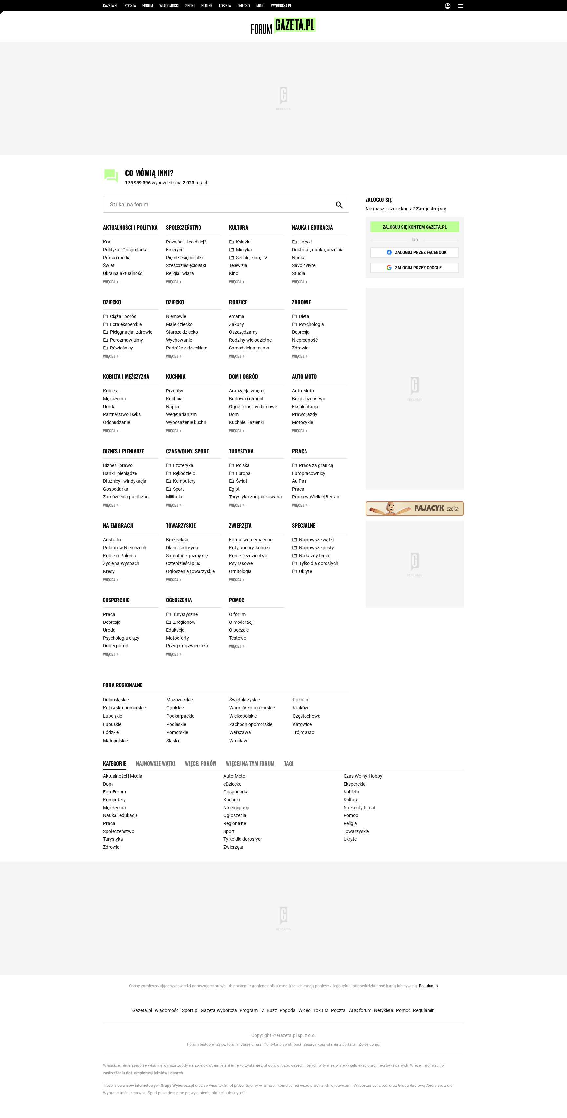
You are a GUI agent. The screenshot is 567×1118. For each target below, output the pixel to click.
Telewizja (238, 265)
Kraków (300, 707)
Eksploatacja (305, 406)
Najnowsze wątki (316, 539)
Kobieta (225, 5)
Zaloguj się (447, 7)
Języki (305, 241)
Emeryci (174, 249)
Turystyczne (185, 614)
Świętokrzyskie (244, 699)
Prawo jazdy (304, 414)
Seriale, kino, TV (251, 257)
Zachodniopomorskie (250, 724)
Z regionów (184, 622)
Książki (243, 241)
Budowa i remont (246, 398)
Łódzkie (111, 732)
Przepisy (174, 390)
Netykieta (383, 1010)
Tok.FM (320, 1010)
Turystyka (241, 451)
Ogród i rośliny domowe (253, 406)
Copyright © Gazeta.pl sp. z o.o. (283, 1035)
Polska (243, 465)
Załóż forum (227, 1044)
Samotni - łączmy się (187, 555)
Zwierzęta (240, 525)
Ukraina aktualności (123, 273)
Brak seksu (177, 539)
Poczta (130, 5)
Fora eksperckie (126, 324)
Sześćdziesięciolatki (186, 265)
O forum (237, 614)
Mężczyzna (114, 398)
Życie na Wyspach (121, 563)
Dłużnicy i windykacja (124, 481)
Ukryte (305, 571)
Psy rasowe (241, 563)
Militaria (174, 496)
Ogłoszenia (179, 600)
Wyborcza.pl (281, 5)
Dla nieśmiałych (182, 547)
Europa (243, 473)
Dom (234, 414)
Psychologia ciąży (121, 638)
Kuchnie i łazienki (246, 422)
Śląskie (173, 740)
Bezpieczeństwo (308, 398)
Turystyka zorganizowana (255, 496)
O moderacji (241, 622)
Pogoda (288, 1010)
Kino (233, 273)
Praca (299, 451)
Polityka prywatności (282, 1044)
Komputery (184, 481)
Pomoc (236, 600)
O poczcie (239, 630)
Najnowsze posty (316, 547)
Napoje (173, 406)
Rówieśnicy (121, 347)
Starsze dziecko (182, 332)
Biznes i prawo (118, 465)
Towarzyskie (181, 525)
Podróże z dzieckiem (186, 347)
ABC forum (360, 1010)
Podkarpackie (180, 716)
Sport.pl (190, 1010)
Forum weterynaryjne (250, 539)
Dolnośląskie (116, 699)
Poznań (300, 699)
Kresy (109, 571)
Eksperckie (116, 600)
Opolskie (175, 707)
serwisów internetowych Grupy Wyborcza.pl (155, 1085)
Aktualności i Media (122, 776)
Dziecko (244, 5)
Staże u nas (251, 1044)
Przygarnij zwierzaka (187, 645)
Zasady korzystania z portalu (329, 1044)
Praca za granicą (316, 465)
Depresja (301, 332)
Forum (147, 5)
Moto (260, 5)
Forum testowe (200, 1044)
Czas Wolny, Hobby (363, 776)
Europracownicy (308, 473)
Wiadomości (169, 5)
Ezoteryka (183, 465)
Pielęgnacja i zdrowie (131, 332)
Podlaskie (176, 724)
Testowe (237, 638)
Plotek (206, 5)
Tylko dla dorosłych (318, 563)
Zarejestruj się (431, 208)
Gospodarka (115, 489)
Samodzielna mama (249, 347)
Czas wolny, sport (187, 451)
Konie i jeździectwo (248, 555)
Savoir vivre (303, 265)
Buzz (272, 1010)
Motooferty (177, 638)
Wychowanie (179, 340)
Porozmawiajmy (126, 340)
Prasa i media (117, 257)
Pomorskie (177, 732)
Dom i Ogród (243, 376)
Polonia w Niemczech (124, 547)
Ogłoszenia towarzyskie (190, 571)
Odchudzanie (116, 422)
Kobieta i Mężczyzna (126, 376)
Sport (190, 5)
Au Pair (299, 481)
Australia (112, 539)
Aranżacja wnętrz (247, 390)
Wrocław (238, 740)
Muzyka (244, 249)
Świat (109, 265)
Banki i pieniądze (120, 473)
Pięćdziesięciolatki (184, 257)
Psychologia (311, 324)
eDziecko (232, 784)
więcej (109, 282)
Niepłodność (305, 340)
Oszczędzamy (243, 332)
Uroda (109, 406)
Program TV (252, 1010)
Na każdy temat (315, 555)
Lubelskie (112, 716)
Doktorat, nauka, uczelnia (318, 249)
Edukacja (175, 630)
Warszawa (240, 732)
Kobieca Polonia (119, 555)
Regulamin (428, 986)
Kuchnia (176, 376)
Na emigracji (118, 525)
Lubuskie (112, 724)
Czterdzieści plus (183, 563)
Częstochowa (307, 716)
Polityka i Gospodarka (125, 249)
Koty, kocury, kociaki (249, 547)
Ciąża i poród (123, 316)
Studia (298, 273)
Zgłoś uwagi (369, 1044)
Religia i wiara (180, 273)
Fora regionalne (122, 685)
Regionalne (234, 823)
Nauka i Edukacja (312, 227)
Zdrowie (301, 302)
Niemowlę (176, 316)
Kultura (238, 227)
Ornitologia (240, 571)
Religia (350, 823)
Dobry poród (115, 645)
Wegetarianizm (181, 414)
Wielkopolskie (243, 716)
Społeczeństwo (183, 227)
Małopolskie (115, 740)
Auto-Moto (304, 376)
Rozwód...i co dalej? (186, 241)
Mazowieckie (179, 699)
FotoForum (114, 791)
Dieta (304, 316)
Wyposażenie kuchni (186, 422)
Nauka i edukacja (120, 815)
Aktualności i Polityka (130, 227)
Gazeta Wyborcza (219, 1010)
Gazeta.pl (110, 5)
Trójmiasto (303, 732)
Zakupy (236, 324)
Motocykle (302, 422)
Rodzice (238, 302)
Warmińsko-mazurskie (252, 707)
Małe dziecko (179, 324)
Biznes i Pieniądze (123, 451)
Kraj (107, 241)
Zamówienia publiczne (125, 496)
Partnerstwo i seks (122, 414)
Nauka (298, 257)
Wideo (304, 1010)
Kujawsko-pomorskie (124, 707)
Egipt (234, 489)
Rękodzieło (184, 473)
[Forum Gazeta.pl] (283, 32)
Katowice (302, 724)
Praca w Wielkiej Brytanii (316, 496)
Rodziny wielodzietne (250, 340)
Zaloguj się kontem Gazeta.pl (415, 227)
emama (236, 316)
